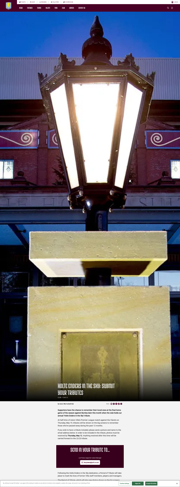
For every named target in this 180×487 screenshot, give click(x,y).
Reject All (137, 483)
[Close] (177, 483)
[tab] (22, 2)
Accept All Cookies (151, 483)
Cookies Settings (124, 483)
